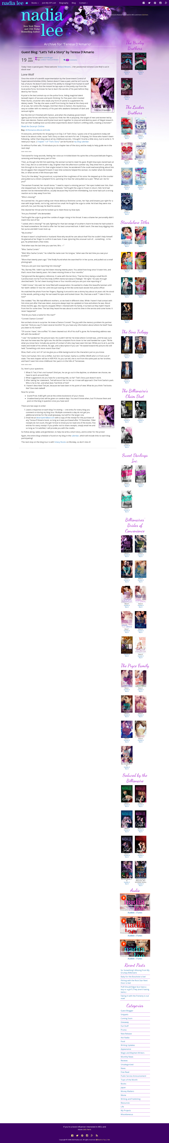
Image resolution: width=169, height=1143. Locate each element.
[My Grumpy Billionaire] (140, 125)
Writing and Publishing (130, 1099)
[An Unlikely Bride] (127, 619)
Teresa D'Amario (53, 60)
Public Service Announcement (133, 1076)
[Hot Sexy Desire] (127, 434)
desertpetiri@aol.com (45, 417)
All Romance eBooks (34, 130)
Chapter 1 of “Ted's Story (48, 141)
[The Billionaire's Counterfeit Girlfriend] (127, 678)
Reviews (124, 1060)
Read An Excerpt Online (32, 126)
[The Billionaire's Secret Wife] (127, 704)
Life (122, 1106)
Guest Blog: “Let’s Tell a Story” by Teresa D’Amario (57, 52)
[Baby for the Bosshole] (127, 125)
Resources (125, 1103)
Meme (123, 1095)
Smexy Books (60, 442)
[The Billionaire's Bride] (127, 645)
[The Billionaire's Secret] (127, 844)
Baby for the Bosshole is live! (133, 976)
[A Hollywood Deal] (127, 544)
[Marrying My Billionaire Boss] (140, 235)
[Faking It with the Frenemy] (127, 260)
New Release (126, 1033)
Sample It (127, 72)
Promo (124, 1030)
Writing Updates (128, 1045)
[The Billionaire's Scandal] (140, 844)
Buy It (127, 74)
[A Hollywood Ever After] (140, 645)
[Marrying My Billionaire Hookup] (140, 260)
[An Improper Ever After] (127, 594)
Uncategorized (127, 1064)
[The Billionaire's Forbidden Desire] (127, 729)
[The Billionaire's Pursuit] (140, 793)
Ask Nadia (125, 1037)
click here (145, 15)
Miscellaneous (127, 1114)
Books (123, 1083)
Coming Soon (126, 1018)
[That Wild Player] (126, 499)
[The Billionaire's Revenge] (127, 793)
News (123, 1068)
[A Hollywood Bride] (140, 544)
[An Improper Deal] (127, 569)
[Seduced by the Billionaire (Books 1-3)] (127, 869)
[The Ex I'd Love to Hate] (127, 151)
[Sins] (127, 345)
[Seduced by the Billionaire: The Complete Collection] (140, 869)
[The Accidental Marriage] (127, 61)
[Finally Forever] (127, 176)
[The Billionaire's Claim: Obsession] (127, 409)
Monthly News (127, 1057)
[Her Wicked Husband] (140, 61)
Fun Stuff (125, 1026)
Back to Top (101, 1140)
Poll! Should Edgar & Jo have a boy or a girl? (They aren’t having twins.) (135, 989)
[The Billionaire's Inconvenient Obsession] (140, 678)
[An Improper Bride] (140, 569)
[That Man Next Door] (127, 474)
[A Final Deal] (140, 619)
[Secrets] (140, 345)
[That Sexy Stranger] (140, 474)
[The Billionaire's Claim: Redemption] (140, 409)
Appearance (126, 1049)
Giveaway (125, 1022)
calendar (75, 435)
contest (43, 60)
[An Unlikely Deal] (140, 594)
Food (123, 1041)
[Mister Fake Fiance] (127, 286)
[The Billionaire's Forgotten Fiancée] (140, 704)
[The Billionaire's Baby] (127, 819)
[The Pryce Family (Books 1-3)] (127, 754)
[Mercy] (127, 370)
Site (108, 1140)
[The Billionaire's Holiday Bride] (140, 729)
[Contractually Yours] (140, 151)
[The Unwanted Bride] (127, 201)
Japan (123, 1087)
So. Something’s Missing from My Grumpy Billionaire (135, 971)
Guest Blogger (48, 58)
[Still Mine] (140, 176)
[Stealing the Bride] (127, 235)
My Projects (126, 1110)
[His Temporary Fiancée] (127, 86)
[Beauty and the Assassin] (127, 311)
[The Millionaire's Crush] (140, 819)
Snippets (124, 1014)
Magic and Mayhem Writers (132, 1053)
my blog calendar (81, 141)
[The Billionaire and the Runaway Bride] (140, 286)
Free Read (125, 1072)
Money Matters (127, 1091)
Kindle (47, 130)
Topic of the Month (129, 1080)
